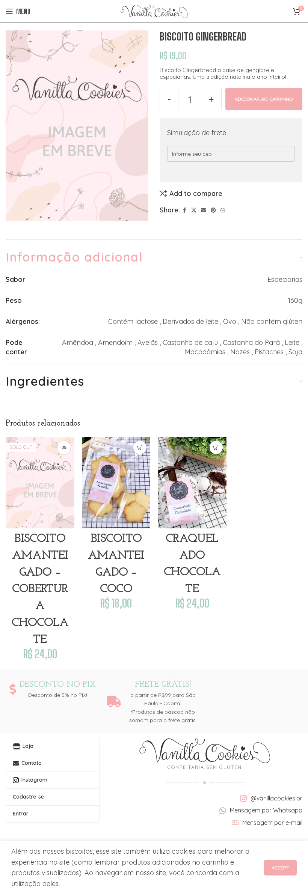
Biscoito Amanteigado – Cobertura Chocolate (40, 589)
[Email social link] (203, 210)
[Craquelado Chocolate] (192, 482)
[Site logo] (154, 10)
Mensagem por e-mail (272, 822)
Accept (280, 868)
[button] (139, 447)
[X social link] (194, 210)
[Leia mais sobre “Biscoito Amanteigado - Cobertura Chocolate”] (64, 447)
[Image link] (204, 750)
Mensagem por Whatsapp (266, 810)
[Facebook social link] (184, 210)
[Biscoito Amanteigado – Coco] (116, 482)
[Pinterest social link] (213, 210)
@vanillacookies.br (276, 798)
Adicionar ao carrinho (264, 99)
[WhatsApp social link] (222, 210)
